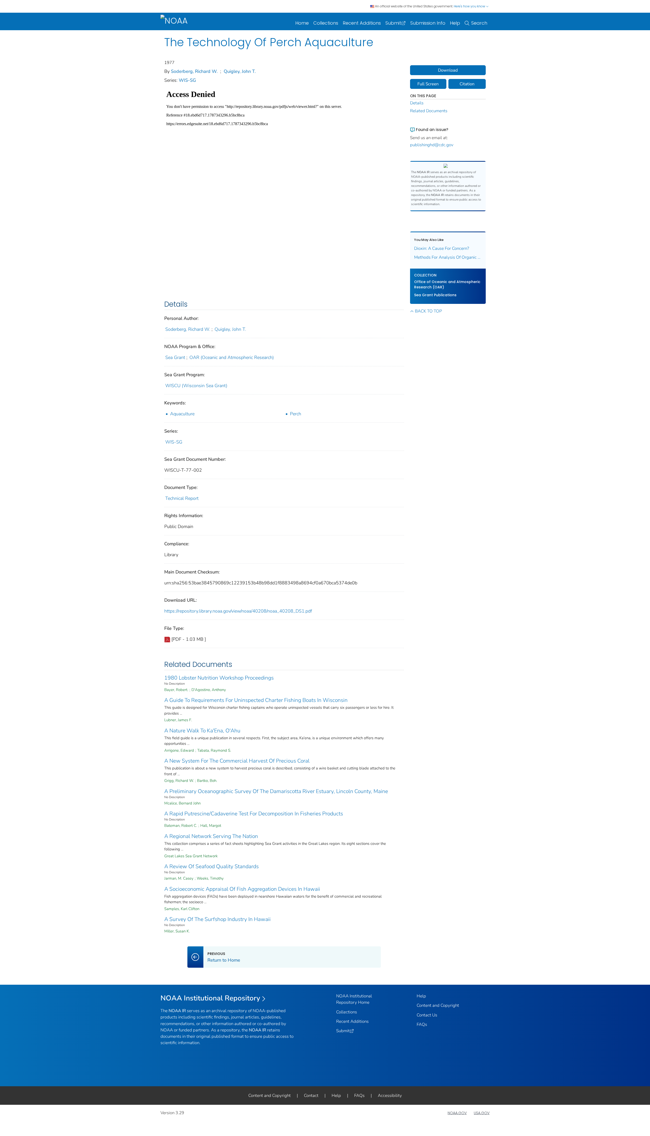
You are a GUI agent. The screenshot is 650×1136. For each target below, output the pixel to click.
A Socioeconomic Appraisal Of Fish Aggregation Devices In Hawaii (242, 889)
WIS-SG (187, 80)
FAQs (422, 1024)
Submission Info (427, 23)
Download (448, 70)
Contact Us (427, 1015)
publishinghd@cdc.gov (431, 145)
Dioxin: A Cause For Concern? (441, 248)
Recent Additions (362, 23)
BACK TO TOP (428, 311)
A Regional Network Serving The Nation (211, 836)
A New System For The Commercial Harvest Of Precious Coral (237, 760)
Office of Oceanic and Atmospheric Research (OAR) (447, 284)
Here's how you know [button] (470, 6)
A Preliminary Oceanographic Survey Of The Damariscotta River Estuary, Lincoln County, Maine (276, 791)
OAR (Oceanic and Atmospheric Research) (231, 357)
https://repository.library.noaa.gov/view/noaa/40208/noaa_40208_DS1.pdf (238, 611)
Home (302, 23)
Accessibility (390, 1095)
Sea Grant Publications (435, 295)
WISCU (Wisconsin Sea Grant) (196, 386)
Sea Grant (175, 357)
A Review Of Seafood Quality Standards (211, 866)
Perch (295, 414)
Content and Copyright (438, 1005)
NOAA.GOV (457, 1112)
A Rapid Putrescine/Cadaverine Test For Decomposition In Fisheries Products (253, 813)
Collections (325, 23)
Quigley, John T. (240, 71)
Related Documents (428, 111)
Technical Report (182, 498)
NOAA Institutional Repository (210, 998)
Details (417, 103)
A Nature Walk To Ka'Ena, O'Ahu (202, 730)
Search (479, 23)
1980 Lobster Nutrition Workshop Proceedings (219, 677)
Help (455, 23)
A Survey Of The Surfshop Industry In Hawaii (217, 919)
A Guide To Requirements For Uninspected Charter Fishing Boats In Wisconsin (256, 700)
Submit (393, 23)
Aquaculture (182, 414)
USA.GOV (482, 1112)
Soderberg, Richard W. (194, 71)
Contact (311, 1095)
